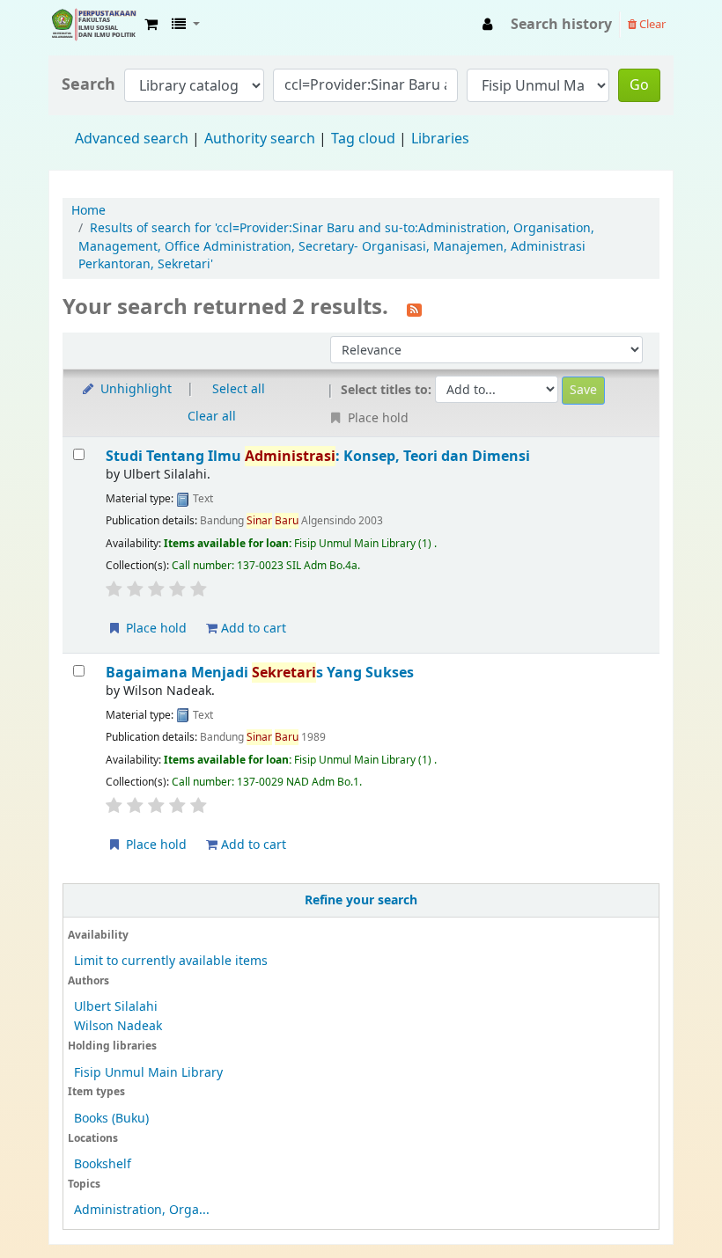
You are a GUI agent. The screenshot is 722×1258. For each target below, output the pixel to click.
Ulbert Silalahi (116, 1007)
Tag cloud (363, 139)
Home (88, 210)
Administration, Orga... (142, 1210)
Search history (561, 24)
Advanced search (131, 139)
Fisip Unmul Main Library (93, 24)
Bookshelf (102, 1164)
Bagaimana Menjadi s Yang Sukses (260, 672)
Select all (238, 389)
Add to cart (251, 628)
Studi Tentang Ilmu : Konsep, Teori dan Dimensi (318, 456)
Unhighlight (134, 389)
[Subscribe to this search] (414, 308)
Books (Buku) (111, 1118)
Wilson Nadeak (118, 1026)
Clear (651, 24)
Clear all (212, 416)
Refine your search (361, 900)
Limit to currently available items (171, 961)
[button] (151, 24)
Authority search (259, 139)
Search (88, 85)
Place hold (154, 628)
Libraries (440, 139)
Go (639, 85)
